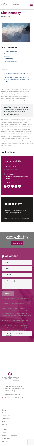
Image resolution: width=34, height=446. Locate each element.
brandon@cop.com (11, 170)
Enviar (7, 293)
